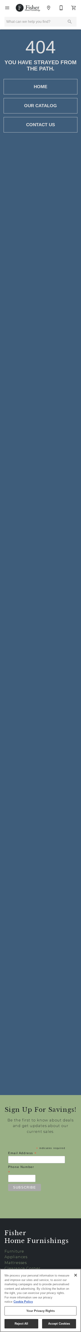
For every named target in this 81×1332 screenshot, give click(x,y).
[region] (40, 1300)
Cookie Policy (23, 1301)
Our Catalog (40, 105)
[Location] (48, 7)
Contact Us (40, 124)
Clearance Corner (22, 1268)
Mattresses (15, 1263)
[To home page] (27, 8)
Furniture (14, 1251)
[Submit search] (70, 22)
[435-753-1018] (61, 7)
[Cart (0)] (73, 7)
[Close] (76, 1275)
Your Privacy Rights (40, 1311)
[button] (7, 7)
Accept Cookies (59, 1323)
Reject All (21, 1323)
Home (40, 86)
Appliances (15, 1257)
